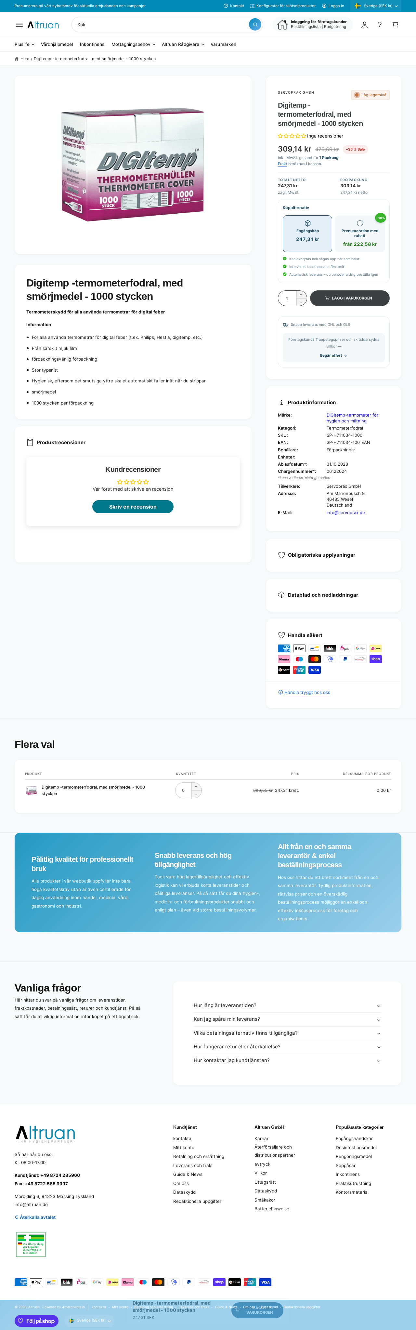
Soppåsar (346, 1165)
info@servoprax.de (346, 512)
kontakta (182, 1138)
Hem (24, 58)
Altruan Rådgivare (180, 44)
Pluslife (22, 44)
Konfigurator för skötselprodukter (286, 6)
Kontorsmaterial (352, 1192)
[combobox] (167, 24)
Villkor (260, 1173)
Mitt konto (183, 1147)
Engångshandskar (354, 1138)
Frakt (282, 163)
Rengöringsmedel (354, 1156)
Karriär (261, 1138)
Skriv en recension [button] (133, 506)
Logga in (336, 6)
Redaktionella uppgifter (197, 1201)
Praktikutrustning (353, 1183)
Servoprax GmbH (296, 92)
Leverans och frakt (193, 1165)
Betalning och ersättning (198, 1156)
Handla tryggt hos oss (307, 692)
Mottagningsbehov (130, 44)
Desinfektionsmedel (356, 1147)
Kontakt (237, 6)
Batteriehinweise (271, 1208)
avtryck (262, 1164)
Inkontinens (348, 1174)
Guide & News (187, 1174)
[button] (19, 24)
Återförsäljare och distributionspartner (274, 1151)
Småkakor (264, 1200)
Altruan (34, 1307)
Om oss (181, 1183)
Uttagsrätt (265, 1182)
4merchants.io (73, 1307)
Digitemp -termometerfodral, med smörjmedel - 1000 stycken (95, 58)
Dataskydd (184, 1192)
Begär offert (331, 355)
